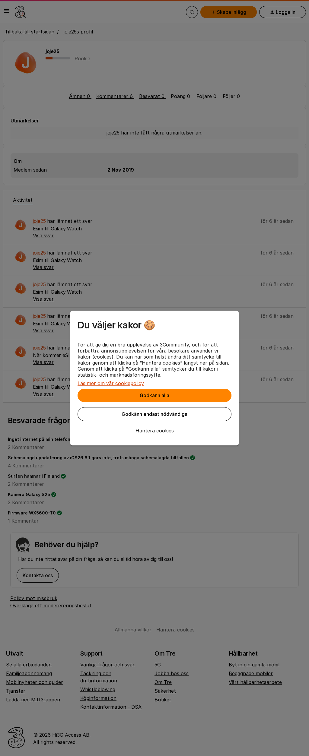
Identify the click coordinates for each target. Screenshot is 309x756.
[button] (154, 430)
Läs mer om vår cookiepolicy (111, 383)
